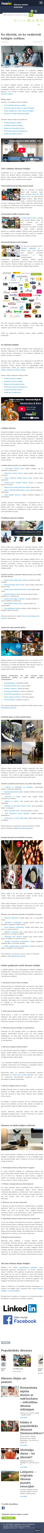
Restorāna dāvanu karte (12, 686)
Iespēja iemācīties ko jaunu (13, 134)
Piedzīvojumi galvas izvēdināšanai (15, 131)
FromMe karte (18, 1369)
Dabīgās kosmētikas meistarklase (17, 941)
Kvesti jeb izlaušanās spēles (13, 792)
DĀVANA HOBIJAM (28, 248)
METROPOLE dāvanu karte (13, 603)
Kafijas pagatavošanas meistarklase (16, 946)
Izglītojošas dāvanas (19, 956)
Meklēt (31, 15)
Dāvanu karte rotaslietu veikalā (16, 482)
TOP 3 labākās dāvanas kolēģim (15, 105)
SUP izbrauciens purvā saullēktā (17, 813)
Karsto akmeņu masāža (12, 697)
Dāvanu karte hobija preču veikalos (16, 580)
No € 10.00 (17, 1371)
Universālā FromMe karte (14, 468)
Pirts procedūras (9, 700)
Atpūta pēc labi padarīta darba (14, 128)
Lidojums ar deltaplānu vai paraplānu (19, 787)
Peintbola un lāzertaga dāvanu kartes (17, 806)
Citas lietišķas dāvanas (12, 495)
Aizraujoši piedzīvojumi (25, 828)
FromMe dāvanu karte (28, 218)
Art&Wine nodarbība (11, 932)
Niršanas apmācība (11, 918)
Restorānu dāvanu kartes (13, 473)
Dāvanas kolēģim (7, 94)
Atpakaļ (5, 1342)
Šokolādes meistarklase (13, 922)
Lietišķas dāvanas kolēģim (13, 123)
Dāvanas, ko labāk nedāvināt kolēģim (16, 113)
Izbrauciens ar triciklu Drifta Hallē (15, 818)
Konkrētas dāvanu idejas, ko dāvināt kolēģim (19, 108)
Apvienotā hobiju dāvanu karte (14, 585)
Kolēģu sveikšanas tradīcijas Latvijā (13, 370)
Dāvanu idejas (37, 42)
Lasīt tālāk (23, 1417)
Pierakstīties (8, 1518)
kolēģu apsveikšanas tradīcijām (25, 1267)
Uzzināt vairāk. (30, 1528)
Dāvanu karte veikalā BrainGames (15, 589)
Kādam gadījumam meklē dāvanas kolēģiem (19, 111)
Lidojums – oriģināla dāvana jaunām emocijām (28, 1479)
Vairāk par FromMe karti (12, 392)
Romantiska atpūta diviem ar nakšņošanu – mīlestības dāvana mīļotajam (29, 1398)
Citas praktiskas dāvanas (12, 608)
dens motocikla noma (12, 811)
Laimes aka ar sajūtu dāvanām (23, 1075)
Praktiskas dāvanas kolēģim (13, 125)
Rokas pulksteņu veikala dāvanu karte (18, 478)
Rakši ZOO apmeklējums (12, 694)
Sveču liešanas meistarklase (14, 927)
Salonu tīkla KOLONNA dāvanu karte (16, 490)
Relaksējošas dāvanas (8, 708)
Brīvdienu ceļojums (10, 688)
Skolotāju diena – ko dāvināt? (27, 1453)
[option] (22, 1363)
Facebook (5, 1508)
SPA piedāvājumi (9, 683)
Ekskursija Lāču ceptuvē (13, 936)
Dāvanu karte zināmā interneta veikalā (17, 487)
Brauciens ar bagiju (12, 796)
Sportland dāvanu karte (12, 594)
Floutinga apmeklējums (12, 691)
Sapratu (37, 1530)
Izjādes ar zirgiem (12, 801)
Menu (41, 3)
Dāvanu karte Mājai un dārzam (14, 599)
